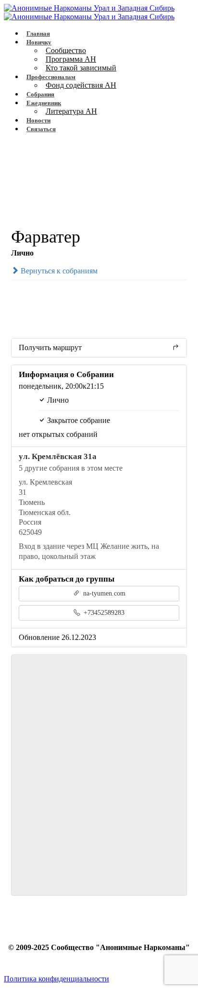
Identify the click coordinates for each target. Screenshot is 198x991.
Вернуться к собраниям (58, 271)
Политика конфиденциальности (56, 979)
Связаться (41, 129)
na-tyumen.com (103, 593)
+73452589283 (103, 612)
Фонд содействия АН (81, 85)
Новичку (38, 42)
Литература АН (71, 111)
